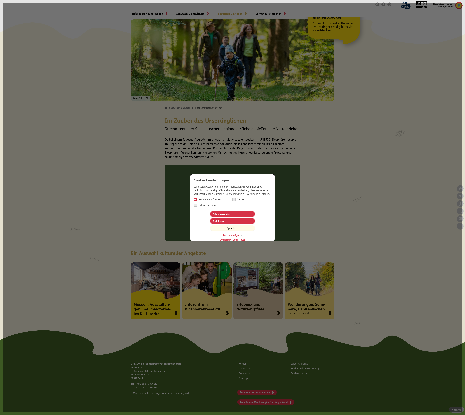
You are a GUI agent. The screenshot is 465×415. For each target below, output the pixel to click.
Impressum (225, 240)
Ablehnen (218, 221)
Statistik (241, 199)
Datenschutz (239, 240)
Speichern (232, 228)
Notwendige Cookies (210, 199)
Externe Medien (207, 205)
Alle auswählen (221, 214)
